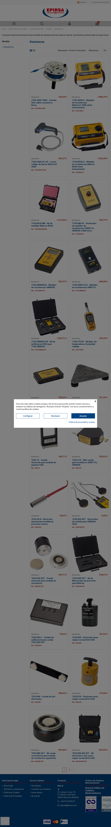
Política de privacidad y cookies (82, 422)
